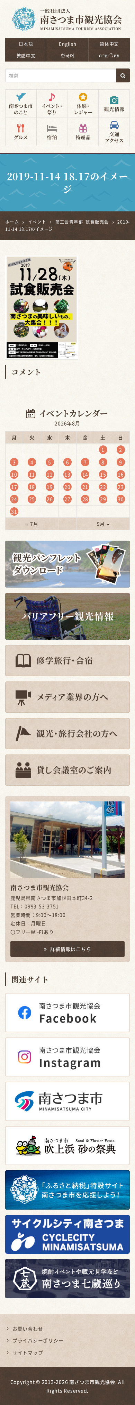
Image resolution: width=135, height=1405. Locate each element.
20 (67, 486)
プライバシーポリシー (38, 1340)
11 (32, 474)
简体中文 (109, 43)
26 (50, 498)
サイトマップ (27, 1352)
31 (14, 511)
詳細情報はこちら (70, 948)
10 (14, 474)
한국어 (67, 55)
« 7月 (32, 523)
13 (67, 474)
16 (121, 474)
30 (121, 498)
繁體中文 (26, 55)
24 (14, 498)
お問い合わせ (27, 1328)
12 (50, 474)
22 (103, 486)
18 (32, 486)
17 (14, 486)
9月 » (103, 523)
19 (50, 486)
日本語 (26, 43)
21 (85, 486)
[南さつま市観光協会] (67, 14)
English (67, 43)
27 (67, 498)
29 (103, 498)
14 (85, 474)
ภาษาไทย (109, 55)
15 (103, 474)
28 (85, 498)
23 (121, 486)
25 (32, 498)
